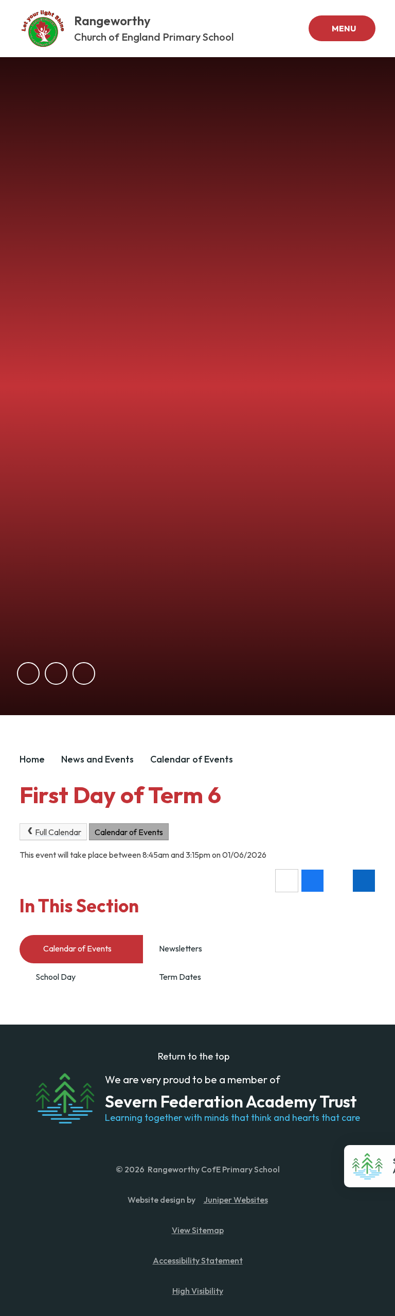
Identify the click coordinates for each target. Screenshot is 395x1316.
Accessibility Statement (198, 1260)
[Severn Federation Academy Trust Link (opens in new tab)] (65, 1098)
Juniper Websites (236, 1199)
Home (32, 759)
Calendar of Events (191, 759)
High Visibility (197, 1291)
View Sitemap (198, 1230)
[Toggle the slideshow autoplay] (84, 673)
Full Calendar (58, 832)
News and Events (97, 759)
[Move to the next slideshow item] (56, 673)
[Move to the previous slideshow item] (28, 673)
